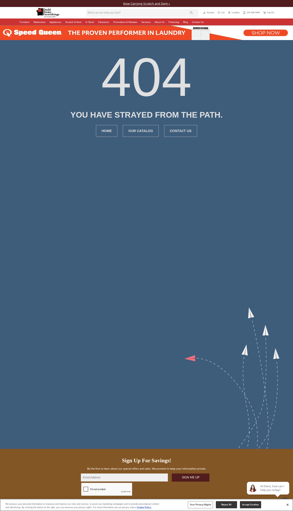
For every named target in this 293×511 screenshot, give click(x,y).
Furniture (25, 22)
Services (146, 22)
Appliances (55, 22)
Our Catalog (140, 131)
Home (107, 131)
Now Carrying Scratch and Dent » (146, 3)
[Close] (287, 504)
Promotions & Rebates (125, 22)
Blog (185, 22)
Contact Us (198, 22)
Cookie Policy (144, 507)
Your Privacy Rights (200, 504)
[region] (146, 505)
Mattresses (39, 22)
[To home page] (48, 13)
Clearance (103, 22)
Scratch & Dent (73, 22)
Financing (174, 22)
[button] (204, 13)
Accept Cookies (250, 504)
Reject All (226, 504)
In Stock (89, 22)
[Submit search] (191, 13)
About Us (159, 22)
